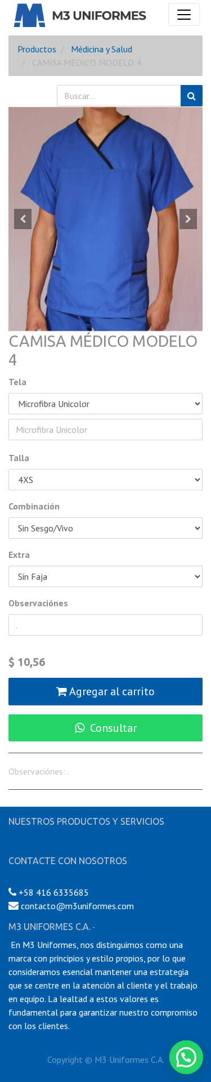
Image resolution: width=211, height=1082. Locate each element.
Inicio (18, 840)
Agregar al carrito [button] (111, 691)
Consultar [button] (113, 728)
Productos (36, 49)
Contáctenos (32, 878)
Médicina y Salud (101, 49)
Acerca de (115, 927)
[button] (23, 219)
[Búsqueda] (192, 95)
